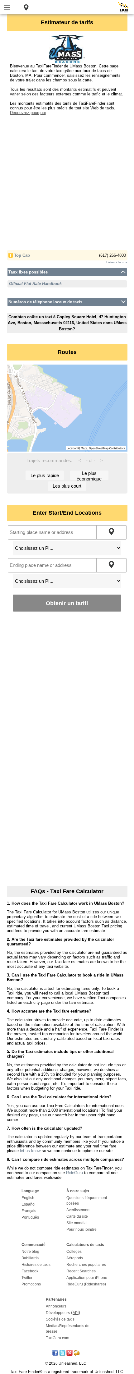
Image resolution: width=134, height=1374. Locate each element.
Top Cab (22, 255)
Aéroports (74, 1258)
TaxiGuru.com (57, 1338)
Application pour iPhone (86, 1277)
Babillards (30, 1258)
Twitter (27, 1277)
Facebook (30, 1271)
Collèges (74, 1251)
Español (29, 1204)
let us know (30, 1150)
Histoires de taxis (36, 1264)
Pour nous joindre (81, 1229)
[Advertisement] (67, 182)
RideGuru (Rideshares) (86, 1284)
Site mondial (77, 1223)
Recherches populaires (86, 1264)
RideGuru (74, 1172)
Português (30, 1217)
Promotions (31, 1284)
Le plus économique (89, 475)
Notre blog (30, 1251)
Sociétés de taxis (60, 1319)
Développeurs (58, 1313)
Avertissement (78, 1210)
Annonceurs (56, 1306)
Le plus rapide (45, 475)
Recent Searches (81, 1271)
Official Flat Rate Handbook (35, 283)
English (28, 1198)
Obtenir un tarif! (67, 603)
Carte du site (77, 1216)
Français (29, 1211)
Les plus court (67, 486)
